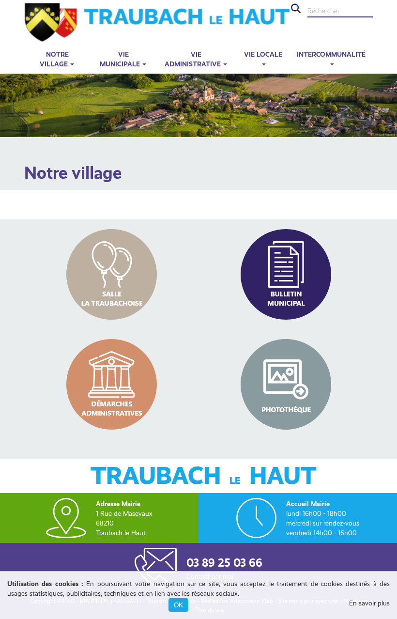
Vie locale (263, 54)
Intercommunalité (331, 54)
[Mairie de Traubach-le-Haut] (157, 22)
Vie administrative (193, 59)
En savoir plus (369, 603)
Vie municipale (120, 59)
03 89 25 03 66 (224, 563)
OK (178, 605)
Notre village (54, 59)
